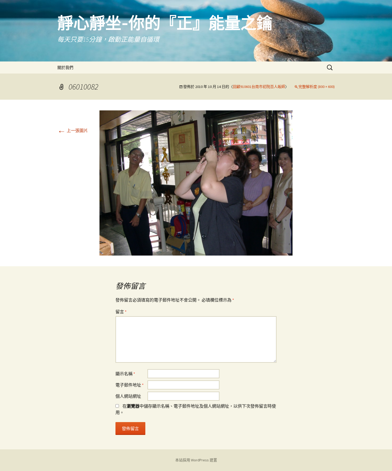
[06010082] (196, 182)
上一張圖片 (72, 130)
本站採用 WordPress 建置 (196, 460)
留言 (121, 311)
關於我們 (65, 67)
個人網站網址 (128, 396)
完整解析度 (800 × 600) (316, 86)
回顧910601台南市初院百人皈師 (259, 86)
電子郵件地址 (129, 385)
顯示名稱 (125, 373)
